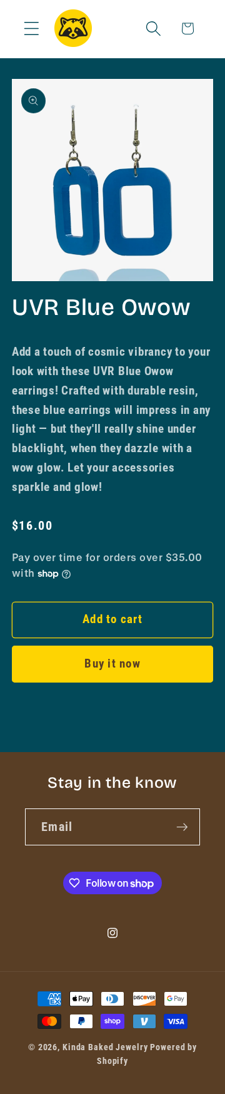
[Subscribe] (182, 826)
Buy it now (112, 664)
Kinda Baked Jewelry (105, 1047)
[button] (31, 28)
